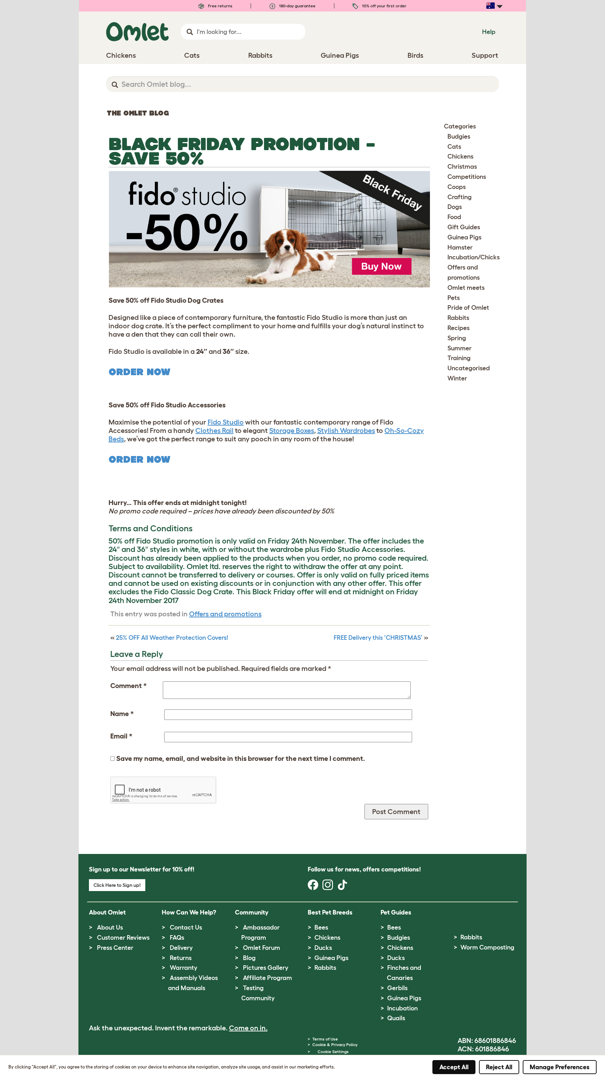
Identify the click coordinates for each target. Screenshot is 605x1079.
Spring (456, 338)
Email (121, 736)
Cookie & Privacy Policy (334, 1044)
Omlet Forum (261, 947)
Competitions (466, 176)
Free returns (219, 5)
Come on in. (248, 1028)
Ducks (323, 947)
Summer (459, 348)
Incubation (402, 1008)
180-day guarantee (296, 5)
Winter (457, 378)
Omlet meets (466, 287)
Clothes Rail (214, 430)
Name (122, 713)
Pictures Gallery (265, 967)
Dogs (454, 206)
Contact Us (186, 927)
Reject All (499, 1067)
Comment (128, 685)
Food (454, 216)
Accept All (453, 1067)
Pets (453, 297)
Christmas (462, 166)
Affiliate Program (267, 977)
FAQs (177, 937)
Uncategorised (468, 368)
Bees (321, 927)
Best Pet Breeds (330, 912)
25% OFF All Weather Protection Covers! (172, 637)
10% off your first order (383, 5)
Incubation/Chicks (473, 257)
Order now (140, 371)
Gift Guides (463, 227)
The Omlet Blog (138, 113)
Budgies (458, 136)
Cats (454, 146)
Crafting (459, 197)
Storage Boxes (291, 430)
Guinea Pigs (464, 237)
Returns (181, 957)
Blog (249, 957)
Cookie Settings (333, 1051)
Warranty (183, 967)
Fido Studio (226, 422)
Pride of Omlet (468, 307)
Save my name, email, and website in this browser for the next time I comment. (240, 758)
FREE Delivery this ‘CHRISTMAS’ (378, 637)
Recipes (458, 327)
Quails (396, 1018)
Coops (456, 186)
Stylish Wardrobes (346, 430)
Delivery (181, 947)
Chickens (460, 156)
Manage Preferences (560, 1067)
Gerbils (397, 988)
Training (459, 358)
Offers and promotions (225, 614)
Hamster (460, 247)
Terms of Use (325, 1039)
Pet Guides (396, 912)
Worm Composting (487, 947)
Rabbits (458, 317)
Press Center (115, 947)
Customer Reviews (123, 937)
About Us (110, 927)
